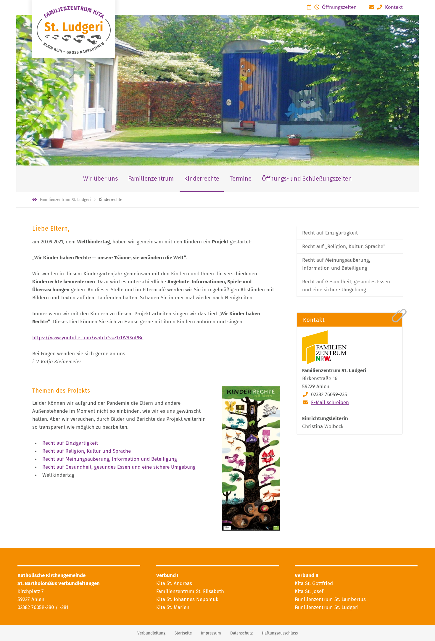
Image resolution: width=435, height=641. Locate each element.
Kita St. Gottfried (314, 583)
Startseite (183, 633)
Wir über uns (100, 178)
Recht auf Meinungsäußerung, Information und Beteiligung (109, 459)
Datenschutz (241, 633)
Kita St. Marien (172, 607)
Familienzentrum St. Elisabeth (190, 591)
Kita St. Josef (309, 591)
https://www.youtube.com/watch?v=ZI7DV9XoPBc (87, 338)
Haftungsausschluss (280, 633)
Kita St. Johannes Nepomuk (187, 599)
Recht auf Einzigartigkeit (70, 443)
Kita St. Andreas (174, 583)
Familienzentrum (151, 178)
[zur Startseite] (73, 29)
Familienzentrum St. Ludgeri (327, 607)
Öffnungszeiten (338, 7)
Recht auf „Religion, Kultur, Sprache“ (343, 246)
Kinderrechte (201, 178)
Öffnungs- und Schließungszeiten (307, 178)
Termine (241, 178)
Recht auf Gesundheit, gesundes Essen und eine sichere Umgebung (119, 467)
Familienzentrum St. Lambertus (330, 599)
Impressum (211, 633)
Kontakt (393, 7)
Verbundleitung (151, 633)
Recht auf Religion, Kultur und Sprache (86, 451)
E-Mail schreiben (330, 402)
